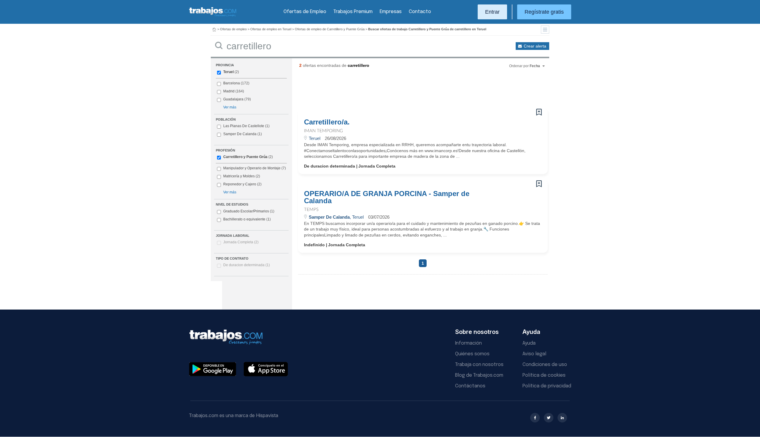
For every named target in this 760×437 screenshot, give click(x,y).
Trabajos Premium (353, 11)
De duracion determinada (246, 265)
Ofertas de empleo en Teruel (270, 29)
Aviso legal (534, 353)
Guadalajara (233, 99)
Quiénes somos (472, 353)
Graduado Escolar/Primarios (248, 211)
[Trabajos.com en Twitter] (548, 417)
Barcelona (231, 83)
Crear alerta (535, 46)
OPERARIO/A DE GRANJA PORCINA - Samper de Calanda (386, 197)
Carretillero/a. (327, 122)
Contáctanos (470, 386)
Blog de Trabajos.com (479, 375)
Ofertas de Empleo (305, 11)
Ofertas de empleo (233, 29)
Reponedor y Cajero (239, 184)
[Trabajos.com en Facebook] (535, 417)
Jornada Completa (241, 242)
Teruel (228, 72)
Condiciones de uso (544, 364)
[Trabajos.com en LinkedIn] (562, 417)
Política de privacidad (546, 386)
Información (468, 343)
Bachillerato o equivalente (247, 219)
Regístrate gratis (544, 12)
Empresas (391, 11)
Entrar (492, 12)
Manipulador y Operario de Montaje (252, 168)
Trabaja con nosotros (479, 364)
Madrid (229, 91)
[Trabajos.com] (213, 15)
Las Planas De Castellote (243, 126)
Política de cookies (544, 375)
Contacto (420, 11)
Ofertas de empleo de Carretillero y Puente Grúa (330, 29)
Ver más (229, 107)
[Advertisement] (411, 90)
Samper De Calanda (239, 134)
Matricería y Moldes (239, 176)
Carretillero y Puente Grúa (245, 157)
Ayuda (529, 343)
